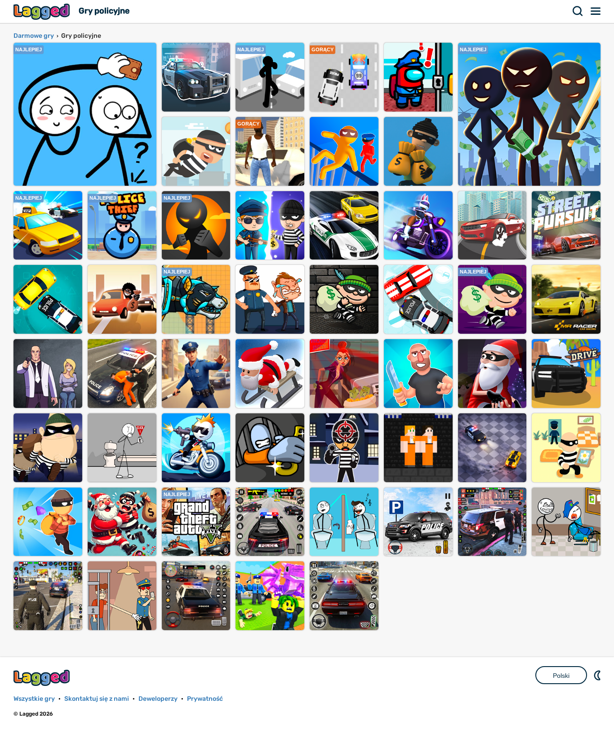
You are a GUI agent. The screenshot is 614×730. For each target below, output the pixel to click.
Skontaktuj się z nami (96, 699)
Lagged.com (42, 677)
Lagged (42, 11)
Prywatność (205, 699)
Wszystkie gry (34, 699)
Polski (561, 675)
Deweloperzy (158, 699)
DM (598, 675)
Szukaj (578, 11)
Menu (596, 11)
